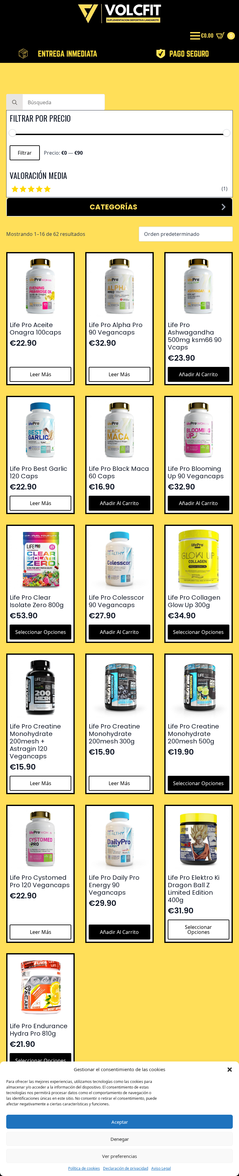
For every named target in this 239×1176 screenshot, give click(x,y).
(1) (224, 188)
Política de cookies (84, 1168)
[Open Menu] (195, 36)
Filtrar (25, 152)
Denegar (119, 1139)
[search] (15, 102)
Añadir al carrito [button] (198, 374)
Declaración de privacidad (125, 1168)
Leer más (40, 374)
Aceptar (119, 1122)
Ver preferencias (119, 1156)
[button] (230, 1069)
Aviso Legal (161, 1168)
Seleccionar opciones (40, 632)
